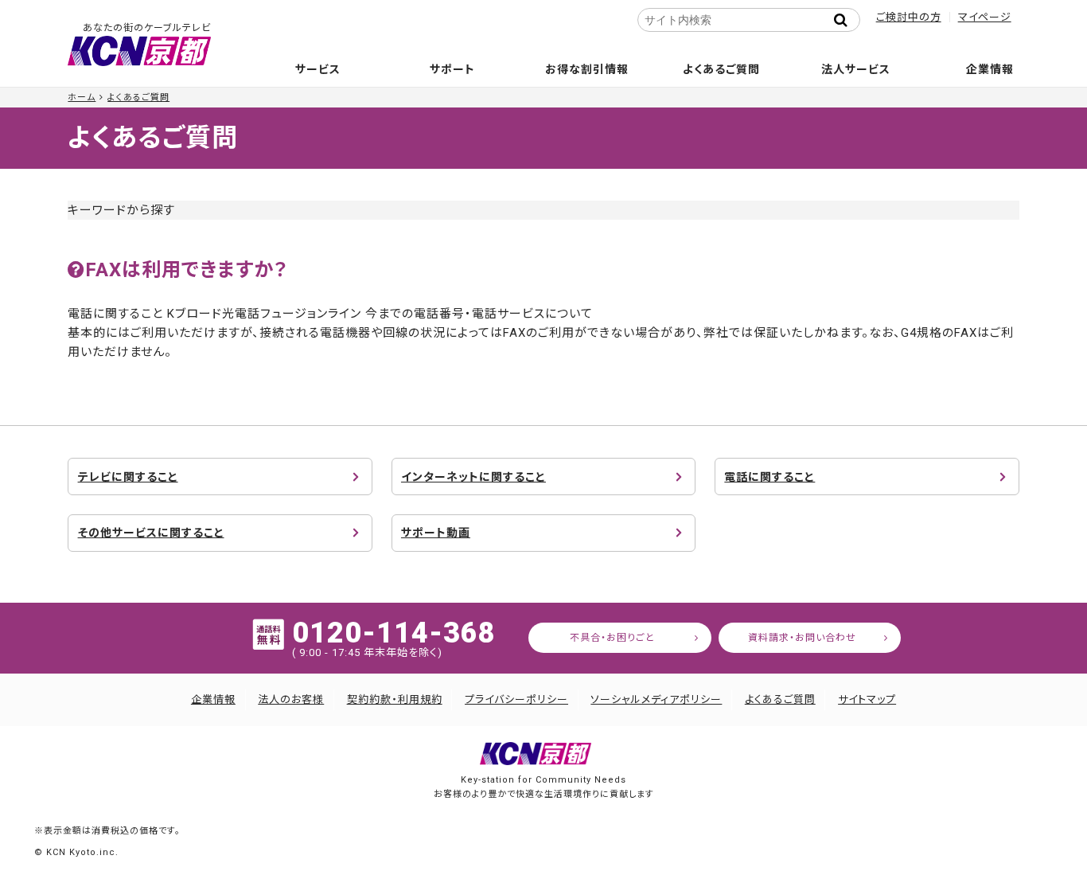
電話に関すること (769, 477)
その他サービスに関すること (151, 532)
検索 (846, 20)
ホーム (81, 97)
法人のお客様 (291, 699)
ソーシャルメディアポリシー (656, 699)
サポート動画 (435, 532)
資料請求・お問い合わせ (802, 637)
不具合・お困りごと (612, 637)
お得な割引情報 (587, 69)
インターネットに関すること (473, 477)
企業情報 (990, 69)
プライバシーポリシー (516, 699)
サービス (318, 69)
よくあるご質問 (721, 69)
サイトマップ (867, 699)
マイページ (984, 17)
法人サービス (855, 69)
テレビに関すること (128, 477)
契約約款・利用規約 (394, 699)
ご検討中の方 (908, 17)
